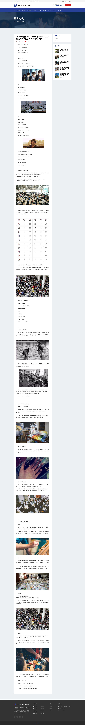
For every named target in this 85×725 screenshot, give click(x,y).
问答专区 (49, 10)
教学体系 (35, 710)
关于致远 (18, 10)
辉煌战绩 (29, 10)
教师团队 (42, 708)
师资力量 (24, 10)
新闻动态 (39, 10)
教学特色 (35, 708)
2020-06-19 (19, 41)
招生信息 (44, 10)
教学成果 (35, 711)
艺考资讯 (23, 21)
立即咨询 (68, 5)
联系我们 (59, 10)
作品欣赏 (42, 710)
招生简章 (42, 706)
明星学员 (56, 40)
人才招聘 (54, 10)
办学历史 (35, 706)
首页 (14, 10)
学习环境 (34, 10)
